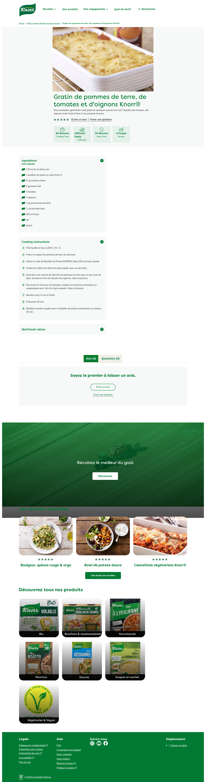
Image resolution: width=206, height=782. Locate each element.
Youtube (99, 743)
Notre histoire (63, 759)
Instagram (92, 743)
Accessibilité (25, 758)
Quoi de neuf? (122, 9)
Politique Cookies (65, 768)
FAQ (59, 745)
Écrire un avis (103, 387)
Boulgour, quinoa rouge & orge (45, 565)
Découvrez (105, 476)
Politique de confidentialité (32, 745)
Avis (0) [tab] (91, 358)
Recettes (48, 9)
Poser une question (103, 394)
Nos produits (70, 9)
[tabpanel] (103, 387)
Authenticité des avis (29, 753)
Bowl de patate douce (103, 565)
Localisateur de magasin (69, 750)
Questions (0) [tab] (110, 358)
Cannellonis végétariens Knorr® (160, 565)
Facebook (105, 743)
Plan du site (25, 762)
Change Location (178, 745)
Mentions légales (65, 763)
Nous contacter (64, 754)
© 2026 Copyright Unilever (38, 777)
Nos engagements (94, 9)
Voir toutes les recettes (103, 575)
